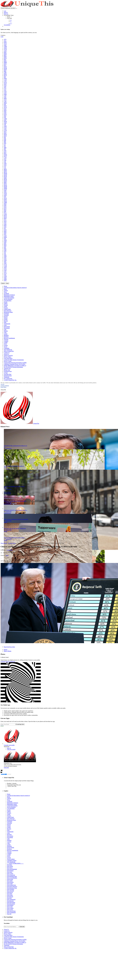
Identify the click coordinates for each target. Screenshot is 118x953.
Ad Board (9, 801)
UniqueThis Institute (12, 805)
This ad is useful (11, 749)
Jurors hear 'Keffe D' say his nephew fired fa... (15, 510)
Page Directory (11, 818)
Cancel (2, 283)
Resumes (9, 834)
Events (9, 810)
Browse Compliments (12, 850)
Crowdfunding (11, 808)
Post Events (10, 879)
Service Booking (11, 807)
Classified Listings (11, 860)
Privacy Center (7, 938)
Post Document (11, 903)
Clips (8, 843)
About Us (6, 929)
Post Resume (10, 901)
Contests (9, 853)
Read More (3, 387)
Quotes (9, 827)
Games (9, 844)
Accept (2, 384)
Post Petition (10, 905)
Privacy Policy (7, 933)
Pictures (9, 813)
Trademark (6, 945)
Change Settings (5, 385)
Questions (9, 821)
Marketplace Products (12, 802)
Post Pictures (10, 882)
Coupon (9, 841)
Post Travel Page (11, 911)
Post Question (10, 889)
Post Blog (9, 865)
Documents (10, 837)
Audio (8, 814)
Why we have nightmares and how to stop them (16, 519)
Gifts (8, 839)
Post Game (10, 906)
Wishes (9, 826)
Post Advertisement (12, 869)
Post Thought (10, 890)
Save (7, 283)
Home (8, 794)
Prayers (9, 824)
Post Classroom (11, 875)
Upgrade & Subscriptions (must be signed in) (18, 795)
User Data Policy (8, 935)
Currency (3, 35)
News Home (4, 543)
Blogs (8, 797)
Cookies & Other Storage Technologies (14, 936)
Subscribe (6, 767)
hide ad (9, 748)
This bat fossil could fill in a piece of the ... (14, 537)
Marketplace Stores (12, 804)
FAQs (8, 856)
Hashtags (9, 849)
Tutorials (9, 852)
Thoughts (9, 823)
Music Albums (7, 651)
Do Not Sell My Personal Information (13, 944)
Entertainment (7, 504)
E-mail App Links (20, 724)
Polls (8, 830)
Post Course (10, 873)
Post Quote (10, 895)
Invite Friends (10, 847)
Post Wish (9, 893)
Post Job (9, 914)
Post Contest (10, 908)
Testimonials (10, 831)
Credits (9, 854)
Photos (5, 649)
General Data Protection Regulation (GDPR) (15, 939)
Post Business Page (12, 888)
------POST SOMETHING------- (15, 863)
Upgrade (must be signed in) (8, 661)
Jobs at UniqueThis (9, 946)
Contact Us (7, 931)
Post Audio (10, 883)
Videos (9, 811)
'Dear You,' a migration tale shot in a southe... (15, 501)
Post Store (9, 872)
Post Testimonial (11, 899)
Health (5, 522)
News (8, 800)
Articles (9, 798)
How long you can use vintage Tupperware (15, 528)
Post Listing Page (11, 885)
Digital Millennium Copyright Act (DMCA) (15, 942)
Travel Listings (11, 859)
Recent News (7, 492)
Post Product (10, 870)
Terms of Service (8, 932)
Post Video (10, 880)
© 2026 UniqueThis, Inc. (10, 948)
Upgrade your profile (9, 745)
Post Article (10, 866)
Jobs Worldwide (11, 862)
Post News (10, 867)
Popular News (7, 493)
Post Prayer (10, 892)
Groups (9, 857)
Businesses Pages (11, 820)
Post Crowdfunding (12, 878)
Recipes (9, 828)
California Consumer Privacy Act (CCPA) (14, 941)
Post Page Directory (12, 886)
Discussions (10, 836)
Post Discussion (11, 902)
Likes (8, 833)
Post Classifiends (11, 912)
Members (9, 846)
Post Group (10, 909)
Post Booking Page (12, 876)
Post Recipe (10, 896)
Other (7, 555)
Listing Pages (10, 817)
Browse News (12, 543)
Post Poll (9, 898)
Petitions (9, 840)
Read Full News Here (9, 647)
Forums (9, 815)
